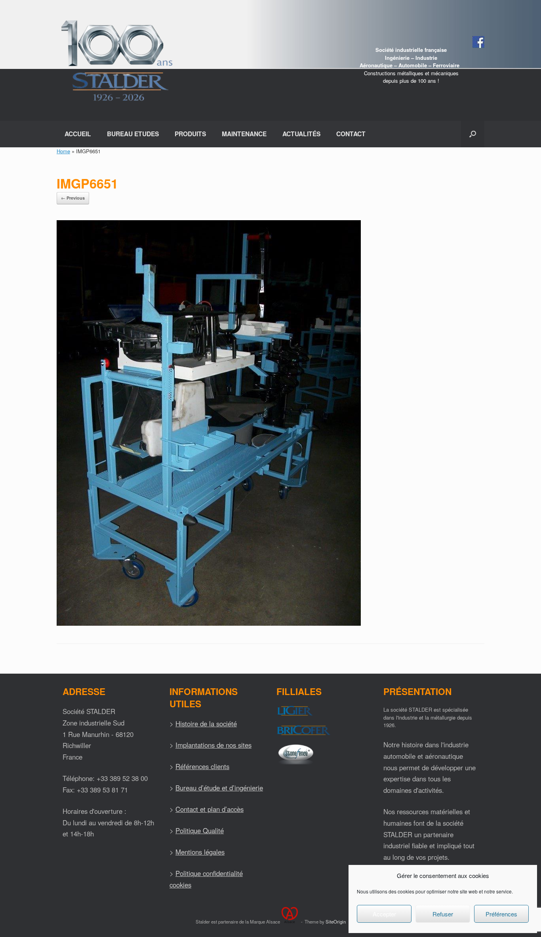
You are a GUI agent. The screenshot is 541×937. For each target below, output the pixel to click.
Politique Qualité (199, 830)
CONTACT (351, 133)
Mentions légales (200, 852)
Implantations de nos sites (213, 745)
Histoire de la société (206, 723)
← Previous (73, 198)
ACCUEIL (78, 133)
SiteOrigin (336, 921)
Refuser (442, 914)
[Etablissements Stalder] (116, 60)
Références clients (202, 766)
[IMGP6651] (209, 623)
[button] (472, 134)
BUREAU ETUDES (133, 133)
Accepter (384, 914)
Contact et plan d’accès (209, 809)
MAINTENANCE (244, 133)
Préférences (501, 914)
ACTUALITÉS (301, 133)
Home (63, 151)
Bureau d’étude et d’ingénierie (219, 787)
